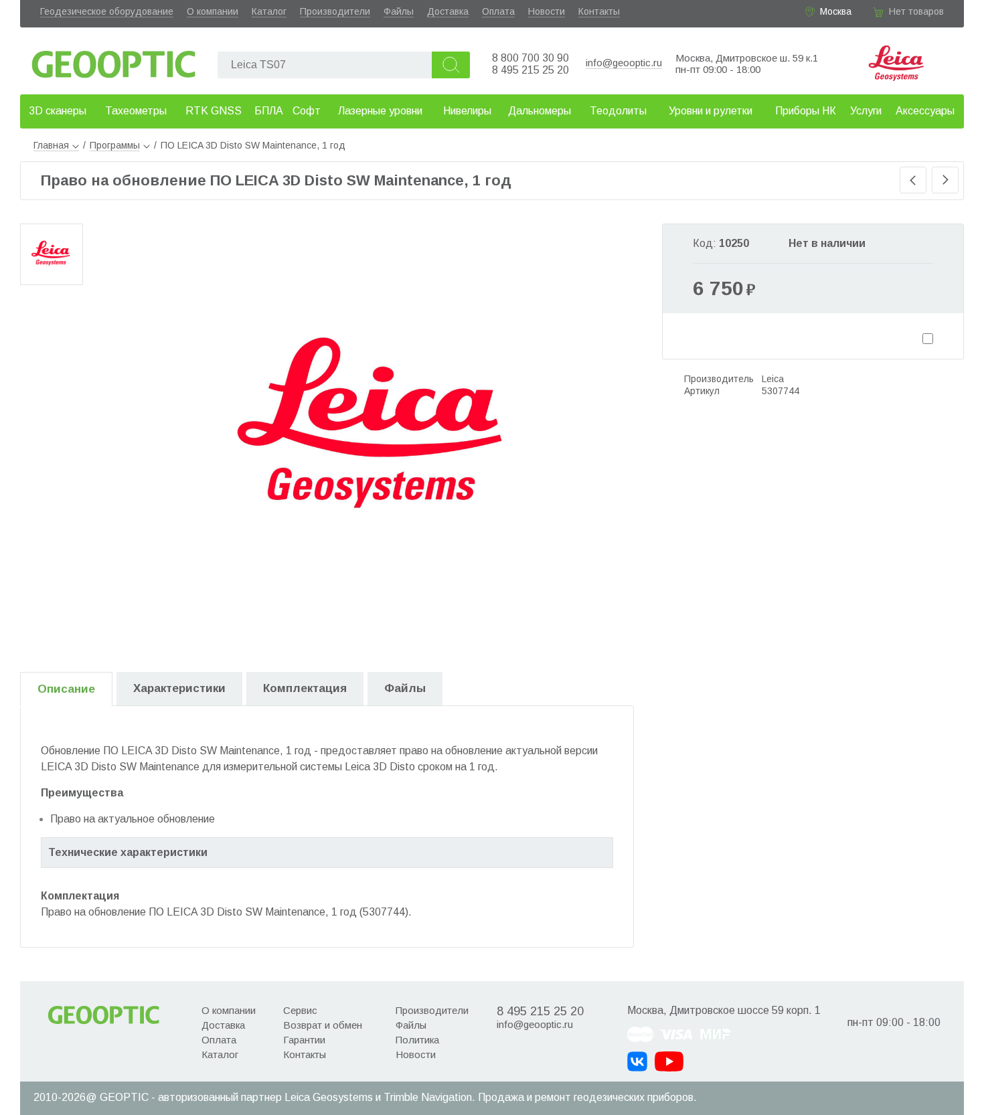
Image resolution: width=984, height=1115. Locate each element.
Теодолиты (618, 110)
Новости (546, 11)
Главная (51, 145)
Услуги (866, 110)
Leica (773, 378)
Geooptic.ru (113, 60)
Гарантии (304, 1039)
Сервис (300, 1010)
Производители (335, 11)
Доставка (448, 11)
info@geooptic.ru (624, 62)
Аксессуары (925, 110)
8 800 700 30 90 (530, 58)
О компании (212, 11)
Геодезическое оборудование (106, 11)
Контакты (599, 11)
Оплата (498, 11)
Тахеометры (136, 110)
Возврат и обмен (322, 1025)
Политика (417, 1039)
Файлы (399, 11)
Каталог (269, 11)
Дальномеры (539, 110)
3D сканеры (57, 110)
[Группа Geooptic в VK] (637, 1061)
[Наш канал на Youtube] (669, 1061)
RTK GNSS (213, 110)
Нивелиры (467, 110)
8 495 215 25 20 (530, 70)
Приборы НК (805, 110)
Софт (307, 110)
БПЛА (268, 110)
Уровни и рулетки (710, 110)
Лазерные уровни (380, 110)
